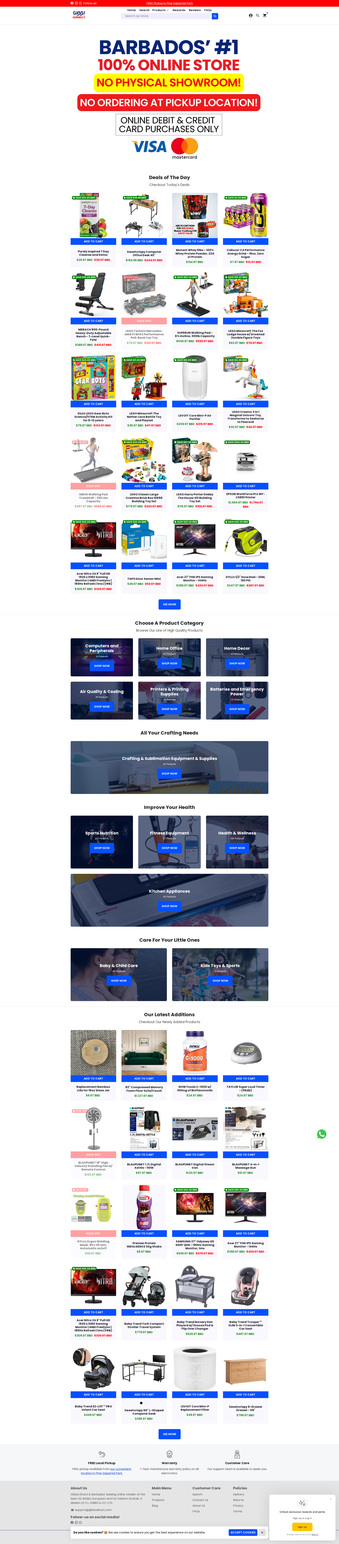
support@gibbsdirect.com (91, 1510)
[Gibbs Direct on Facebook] (72, 3)
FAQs (208, 10)
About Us (198, 1506)
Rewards (179, 10)
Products (160, 10)
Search (144, 10)
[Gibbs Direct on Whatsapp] (80, 3)
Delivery (238, 1494)
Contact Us (200, 1500)
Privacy (238, 1506)
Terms (237, 1511)
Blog (155, 1506)
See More (169, 604)
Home (131, 10)
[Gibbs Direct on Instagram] (76, 3)
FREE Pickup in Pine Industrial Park (169, 3)
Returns (238, 1500)
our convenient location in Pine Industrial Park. (106, 1471)
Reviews (195, 10)
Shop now (102, 666)
